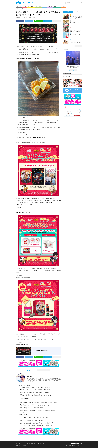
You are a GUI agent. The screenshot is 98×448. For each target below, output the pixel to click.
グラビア (44, 6)
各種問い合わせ (18, 445)
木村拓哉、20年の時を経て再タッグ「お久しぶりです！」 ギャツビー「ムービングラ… (36, 394)
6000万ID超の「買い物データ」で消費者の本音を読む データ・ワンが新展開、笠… (36, 395)
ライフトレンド (31, 6)
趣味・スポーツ (57, 6)
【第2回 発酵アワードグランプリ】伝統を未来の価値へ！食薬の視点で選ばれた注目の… (36, 425)
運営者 (38, 443)
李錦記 (34, 17)
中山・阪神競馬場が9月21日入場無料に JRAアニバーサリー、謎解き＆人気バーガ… (36, 390)
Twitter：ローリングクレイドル (32, 381)
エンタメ (24, 6)
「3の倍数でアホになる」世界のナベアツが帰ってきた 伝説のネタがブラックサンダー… (36, 387)
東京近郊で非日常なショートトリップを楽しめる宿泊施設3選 (31, 407)
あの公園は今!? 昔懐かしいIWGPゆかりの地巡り (29, 408)
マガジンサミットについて (20, 443)
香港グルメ (30, 17)
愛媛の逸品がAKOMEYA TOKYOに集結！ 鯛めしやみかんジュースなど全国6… (35, 392)
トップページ (18, 8)
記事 (68, 11)
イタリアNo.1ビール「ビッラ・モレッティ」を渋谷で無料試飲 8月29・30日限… (35, 389)
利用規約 (24, 445)
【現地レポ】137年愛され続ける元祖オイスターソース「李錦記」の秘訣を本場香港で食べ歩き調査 (38, 400)
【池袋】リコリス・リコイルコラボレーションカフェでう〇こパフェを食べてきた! (35, 405)
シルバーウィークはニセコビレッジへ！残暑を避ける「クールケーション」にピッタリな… (37, 422)
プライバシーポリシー (31, 443)
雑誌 (78, 11)
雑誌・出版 (19, 6)
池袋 (27, 17)
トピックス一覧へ (73, 70)
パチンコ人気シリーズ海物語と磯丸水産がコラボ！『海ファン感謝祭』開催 (34, 417)
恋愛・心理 (50, 6)
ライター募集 (42, 443)
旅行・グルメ (38, 6)
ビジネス (63, 6)
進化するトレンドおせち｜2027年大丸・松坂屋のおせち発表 (31, 420)
